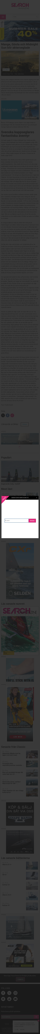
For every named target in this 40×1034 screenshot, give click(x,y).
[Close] (37, 498)
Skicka (32, 521)
